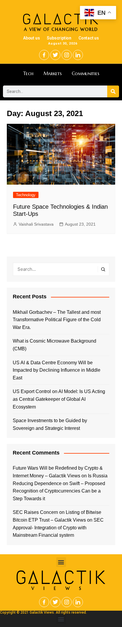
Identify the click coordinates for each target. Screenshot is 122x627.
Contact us (88, 38)
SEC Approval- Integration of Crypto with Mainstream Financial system (58, 527)
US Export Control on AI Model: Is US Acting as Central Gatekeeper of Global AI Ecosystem (59, 399)
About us (31, 38)
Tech (28, 73)
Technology (26, 195)
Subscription (59, 38)
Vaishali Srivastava (36, 224)
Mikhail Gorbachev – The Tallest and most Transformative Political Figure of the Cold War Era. (57, 320)
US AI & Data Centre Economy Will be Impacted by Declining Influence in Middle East (56, 370)
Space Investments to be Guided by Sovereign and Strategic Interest (50, 424)
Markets (53, 73)
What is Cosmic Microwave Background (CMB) (54, 344)
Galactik (61, 577)
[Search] (113, 91)
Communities (85, 73)
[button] (61, 562)
